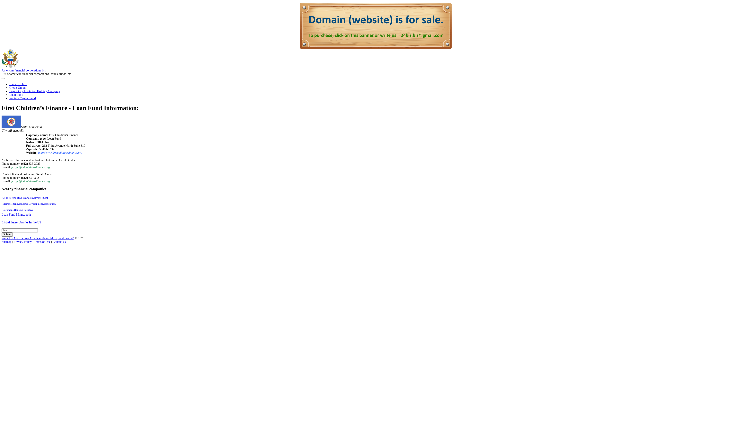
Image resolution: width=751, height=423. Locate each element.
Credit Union (17, 87)
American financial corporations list (23, 70)
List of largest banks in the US (21, 222)
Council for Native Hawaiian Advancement (25, 197)
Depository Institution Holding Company (34, 91)
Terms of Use (42, 241)
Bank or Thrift (18, 84)
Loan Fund (16, 94)
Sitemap (7, 241)
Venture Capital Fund (22, 98)
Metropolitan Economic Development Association (29, 203)
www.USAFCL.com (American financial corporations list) (38, 238)
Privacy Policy (23, 241)
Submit (7, 234)
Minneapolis (23, 214)
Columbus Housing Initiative (18, 209)
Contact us (59, 241)
